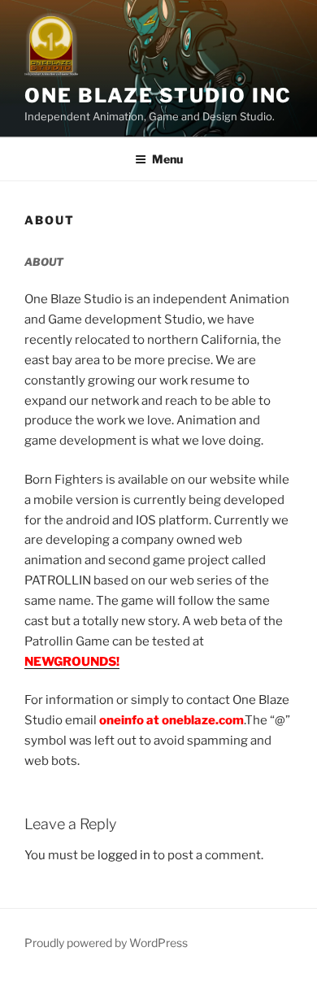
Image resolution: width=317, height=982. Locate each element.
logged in (124, 855)
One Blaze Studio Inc (158, 95)
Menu (167, 159)
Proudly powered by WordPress (106, 942)
